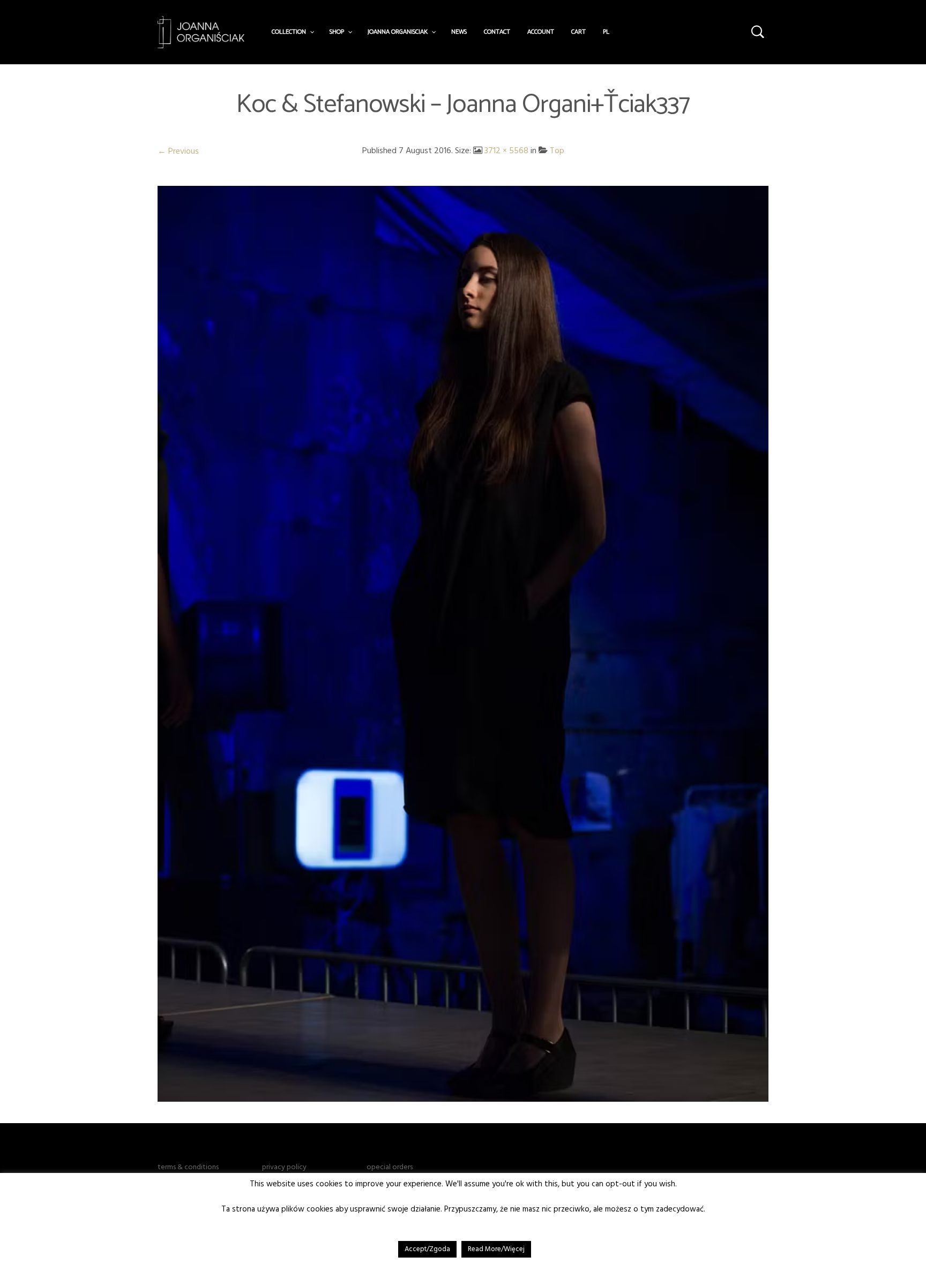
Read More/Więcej (496, 1249)
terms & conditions (188, 1167)
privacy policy (284, 1167)
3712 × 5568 (506, 150)
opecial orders (390, 1167)
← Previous (178, 151)
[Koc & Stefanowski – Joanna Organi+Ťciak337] (463, 643)
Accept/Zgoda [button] (427, 1249)
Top (557, 150)
